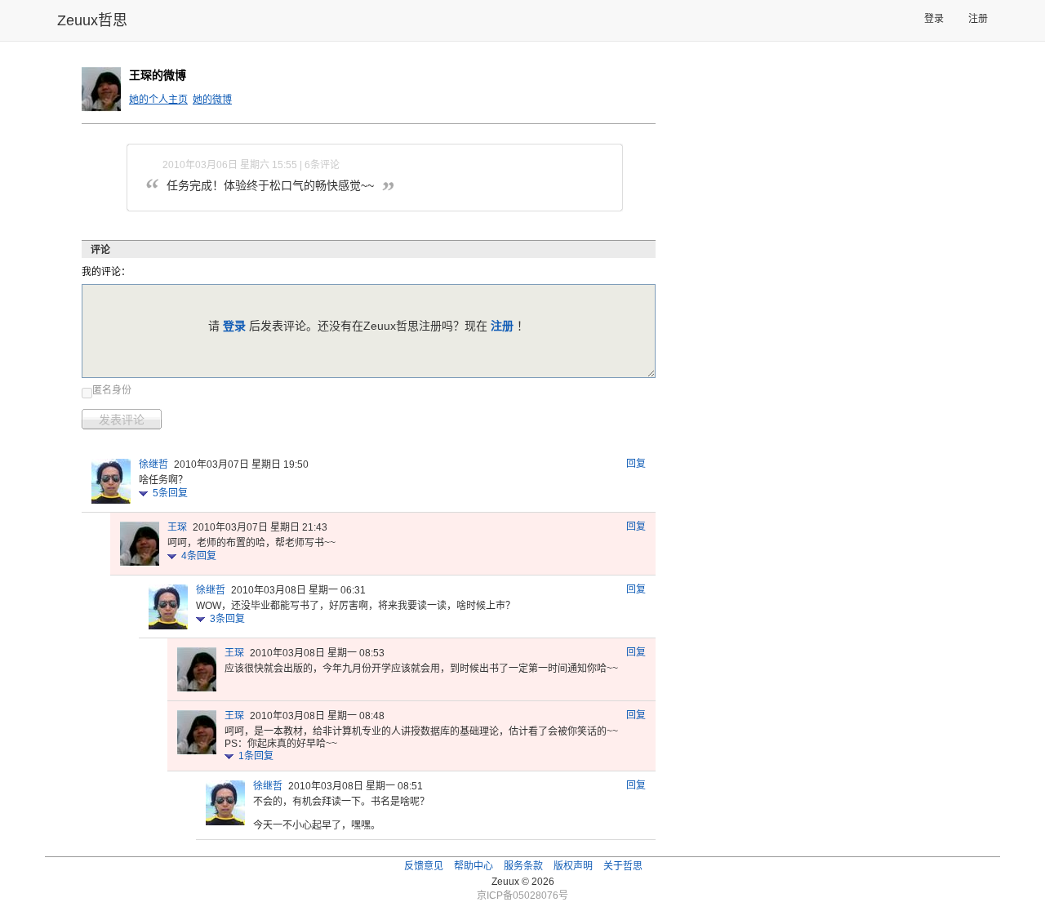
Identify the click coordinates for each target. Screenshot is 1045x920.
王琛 (177, 527)
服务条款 (523, 866)
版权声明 (573, 866)
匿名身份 (111, 390)
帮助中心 (473, 866)
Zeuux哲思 (92, 20)
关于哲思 (623, 866)
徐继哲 (153, 464)
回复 (636, 463)
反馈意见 (423, 866)
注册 (978, 18)
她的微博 (212, 99)
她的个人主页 (158, 99)
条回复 (170, 493)
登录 (934, 18)
